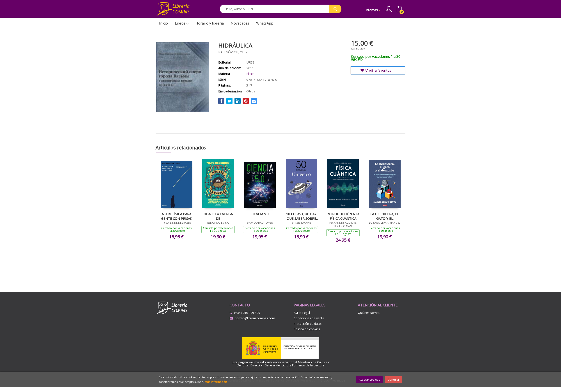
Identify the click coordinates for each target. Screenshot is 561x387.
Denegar (393, 380)
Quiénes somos (369, 313)
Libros (180, 23)
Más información (216, 382)
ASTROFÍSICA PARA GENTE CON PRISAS (176, 216)
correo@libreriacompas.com (255, 318)
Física (250, 73)
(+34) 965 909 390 (247, 313)
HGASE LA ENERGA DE (218, 216)
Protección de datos (308, 324)
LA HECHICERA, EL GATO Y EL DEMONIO (384, 216)
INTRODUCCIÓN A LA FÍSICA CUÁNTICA (343, 216)
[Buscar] (335, 9)
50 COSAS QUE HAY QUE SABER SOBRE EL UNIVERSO (301, 216)
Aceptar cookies (369, 380)
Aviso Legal (302, 313)
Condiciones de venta (309, 318)
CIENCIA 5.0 (260, 214)
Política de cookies (307, 329)
